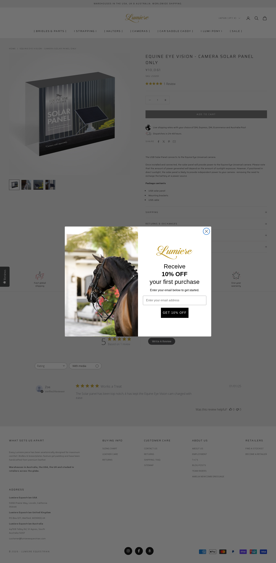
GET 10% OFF (175, 312)
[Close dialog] (206, 231)
